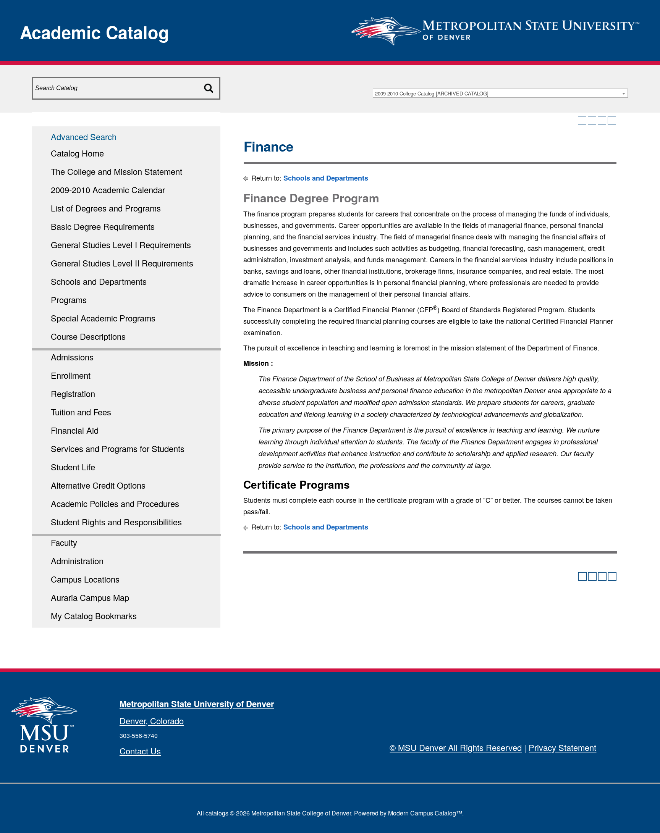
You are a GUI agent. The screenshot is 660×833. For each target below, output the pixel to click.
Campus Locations (85, 579)
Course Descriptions (88, 336)
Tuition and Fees (81, 412)
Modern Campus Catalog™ (425, 813)
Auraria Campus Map (90, 597)
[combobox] (500, 93)
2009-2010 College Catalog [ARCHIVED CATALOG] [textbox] (432, 93)
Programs (69, 299)
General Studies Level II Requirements (122, 263)
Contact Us (140, 751)
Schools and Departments (99, 281)
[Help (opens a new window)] (612, 120)
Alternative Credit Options (98, 485)
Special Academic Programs (103, 318)
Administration (77, 561)
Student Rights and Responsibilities (116, 522)
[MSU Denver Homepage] (495, 28)
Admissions (72, 357)
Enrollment (71, 375)
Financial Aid (75, 430)
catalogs (216, 813)
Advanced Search (83, 136)
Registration (73, 393)
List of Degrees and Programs (106, 208)
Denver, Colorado (152, 720)
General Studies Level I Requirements (121, 244)
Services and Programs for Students (117, 448)
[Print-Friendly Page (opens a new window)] (602, 120)
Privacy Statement (562, 747)
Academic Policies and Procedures (115, 503)
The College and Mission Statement (116, 171)
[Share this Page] (592, 120)
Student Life (73, 467)
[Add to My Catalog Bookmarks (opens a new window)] (582, 120)
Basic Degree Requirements (103, 226)
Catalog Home (77, 153)
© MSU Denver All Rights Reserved (456, 747)
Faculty (64, 542)
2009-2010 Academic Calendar (108, 189)
